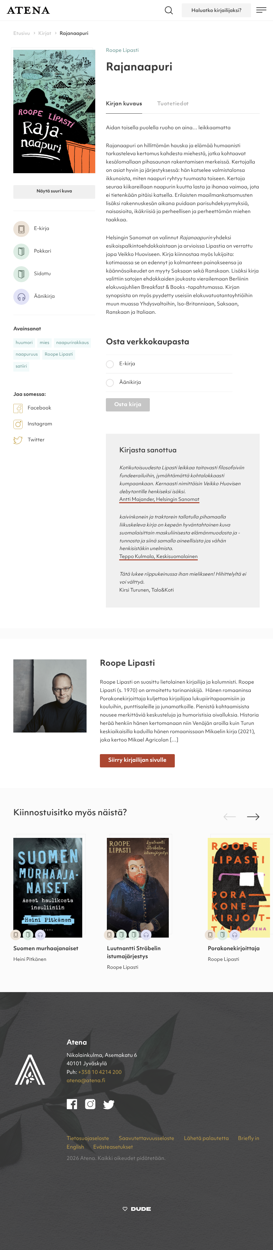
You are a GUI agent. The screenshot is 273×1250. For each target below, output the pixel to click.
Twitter (36, 440)
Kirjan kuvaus (124, 104)
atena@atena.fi (86, 1080)
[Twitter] (112, 1108)
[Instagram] (94, 1108)
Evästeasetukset (113, 1147)
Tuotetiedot (173, 104)
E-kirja (127, 364)
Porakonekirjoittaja (234, 949)
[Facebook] (76, 1108)
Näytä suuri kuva (54, 191)
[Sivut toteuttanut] (137, 1210)
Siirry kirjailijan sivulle (137, 760)
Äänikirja (130, 382)
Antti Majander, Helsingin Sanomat (159, 499)
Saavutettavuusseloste (147, 1138)
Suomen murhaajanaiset (45, 949)
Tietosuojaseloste (88, 1138)
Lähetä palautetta (206, 1138)
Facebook (39, 408)
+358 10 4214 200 (100, 1072)
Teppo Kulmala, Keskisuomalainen (158, 556)
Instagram (40, 424)
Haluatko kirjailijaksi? (216, 10)
